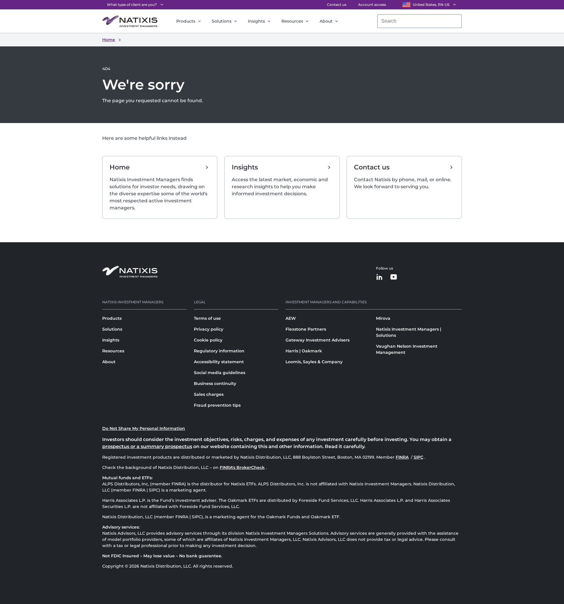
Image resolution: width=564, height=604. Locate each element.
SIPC (419, 457)
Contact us (336, 4)
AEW (291, 318)
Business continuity (215, 383)
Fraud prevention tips (217, 405)
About (326, 21)
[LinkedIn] (379, 277)
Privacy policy (208, 329)
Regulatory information (219, 351)
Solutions (221, 21)
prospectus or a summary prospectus (147, 446)
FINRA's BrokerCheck (242, 467)
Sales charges (209, 394)
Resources (292, 21)
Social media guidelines (219, 372)
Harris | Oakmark (304, 351)
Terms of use (207, 318)
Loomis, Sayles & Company (314, 361)
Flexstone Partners (306, 329)
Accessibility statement (219, 361)
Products (185, 21)
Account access (372, 4)
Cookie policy (208, 340)
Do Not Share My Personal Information (143, 428)
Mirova (383, 318)
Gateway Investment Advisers (318, 340)
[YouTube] (393, 277)
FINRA (403, 457)
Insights (256, 21)
